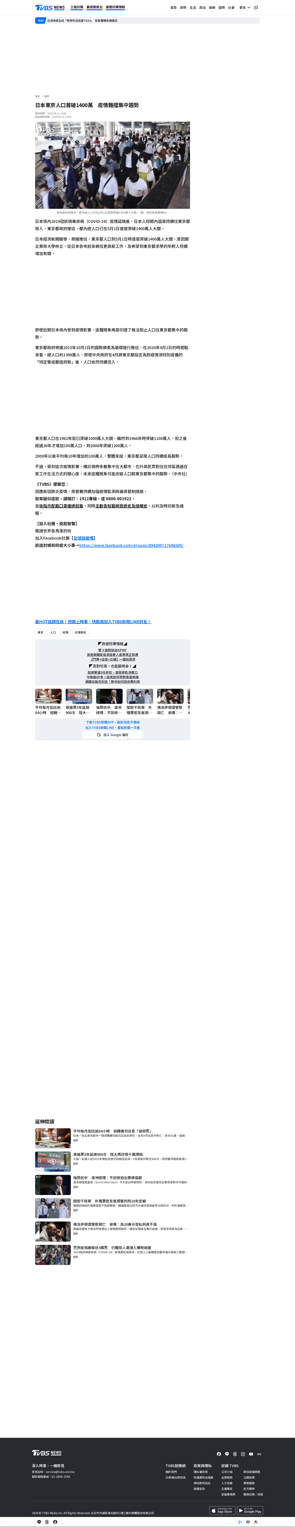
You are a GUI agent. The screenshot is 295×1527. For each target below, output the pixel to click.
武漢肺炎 (80, 632)
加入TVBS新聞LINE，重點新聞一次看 (112, 727)
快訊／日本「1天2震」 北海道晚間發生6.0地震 (76, 20)
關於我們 (171, 1472)
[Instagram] (243, 1454)
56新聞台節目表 (176, 1477)
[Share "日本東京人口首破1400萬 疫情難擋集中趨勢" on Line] (39, 1522)
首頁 (173, 7)
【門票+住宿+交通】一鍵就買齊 (112, 659)
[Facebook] (219, 1454)
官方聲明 (249, 1489)
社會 (231, 7)
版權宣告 (199, 1489)
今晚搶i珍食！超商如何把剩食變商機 (112, 677)
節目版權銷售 (251, 1472)
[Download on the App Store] (222, 1510)
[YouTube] (251, 1454)
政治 (202, 7)
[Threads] (235, 1454)
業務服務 (249, 1483)
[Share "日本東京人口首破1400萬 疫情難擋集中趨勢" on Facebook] (55, 1522)
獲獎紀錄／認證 (253, 1494)
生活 (193, 7)
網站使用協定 (202, 1483)
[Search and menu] (256, 7)
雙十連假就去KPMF (112, 650)
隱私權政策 (201, 1472)
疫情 (65, 632)
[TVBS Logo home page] (50, 7)
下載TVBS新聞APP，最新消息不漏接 (112, 722)
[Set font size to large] (256, 1522)
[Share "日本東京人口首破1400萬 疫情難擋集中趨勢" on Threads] (47, 1522)
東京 (40, 632)
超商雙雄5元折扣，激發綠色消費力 (113, 672)
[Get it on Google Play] (250, 1510)
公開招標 (249, 1477)
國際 (222, 7)
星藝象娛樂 (228, 1494)
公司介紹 (227, 1472)
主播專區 (227, 1489)
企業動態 (227, 1477)
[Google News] (259, 1454)
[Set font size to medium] (248, 1522)
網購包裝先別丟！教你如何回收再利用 (112, 681)
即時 (183, 7)
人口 (53, 632)
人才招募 (227, 1483)
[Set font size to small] (240, 1522)
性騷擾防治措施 (203, 1477)
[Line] (227, 1454)
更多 (243, 7)
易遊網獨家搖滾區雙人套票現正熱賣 (112, 654)
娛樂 (212, 7)
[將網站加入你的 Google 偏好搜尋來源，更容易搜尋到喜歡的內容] (112, 735)
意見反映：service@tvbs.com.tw (53, 1472)
